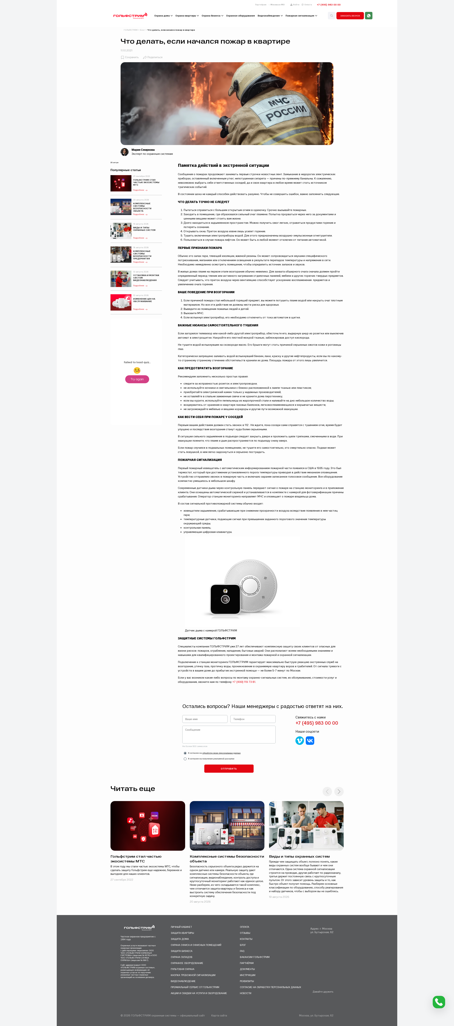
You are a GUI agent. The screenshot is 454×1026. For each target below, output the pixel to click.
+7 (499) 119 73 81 (243, 682)
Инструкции (247, 975)
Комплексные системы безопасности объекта (142, 207)
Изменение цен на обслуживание (144, 300)
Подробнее (138, 190)
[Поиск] (331, 15)
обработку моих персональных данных (221, 753)
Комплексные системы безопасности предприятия (142, 255)
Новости (245, 993)
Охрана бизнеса (211, 15)
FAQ (242, 950)
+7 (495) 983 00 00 (328, 4)
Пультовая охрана (182, 969)
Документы (247, 969)
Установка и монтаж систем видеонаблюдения (146, 277)
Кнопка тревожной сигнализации (193, 975)
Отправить (229, 768)
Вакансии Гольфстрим (255, 956)
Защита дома (180, 938)
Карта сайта (219, 1015)
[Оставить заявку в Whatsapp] (368, 15)
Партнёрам (260, 4)
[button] (339, 791)
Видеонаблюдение (269, 15)
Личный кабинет (181, 926)
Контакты (246, 938)
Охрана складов (181, 956)
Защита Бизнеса (181, 950)
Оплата (308, 4)
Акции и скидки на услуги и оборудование (199, 993)
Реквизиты (247, 981)
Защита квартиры (182, 932)
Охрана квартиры (185, 15)
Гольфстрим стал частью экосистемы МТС (146, 182)
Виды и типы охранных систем (144, 228)
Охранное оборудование (240, 15)
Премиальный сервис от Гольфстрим (195, 987)
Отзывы (245, 932)
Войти (296, 4)
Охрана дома (162, 15)
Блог (243, 944)
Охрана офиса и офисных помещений (196, 944)
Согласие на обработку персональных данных (270, 987)
